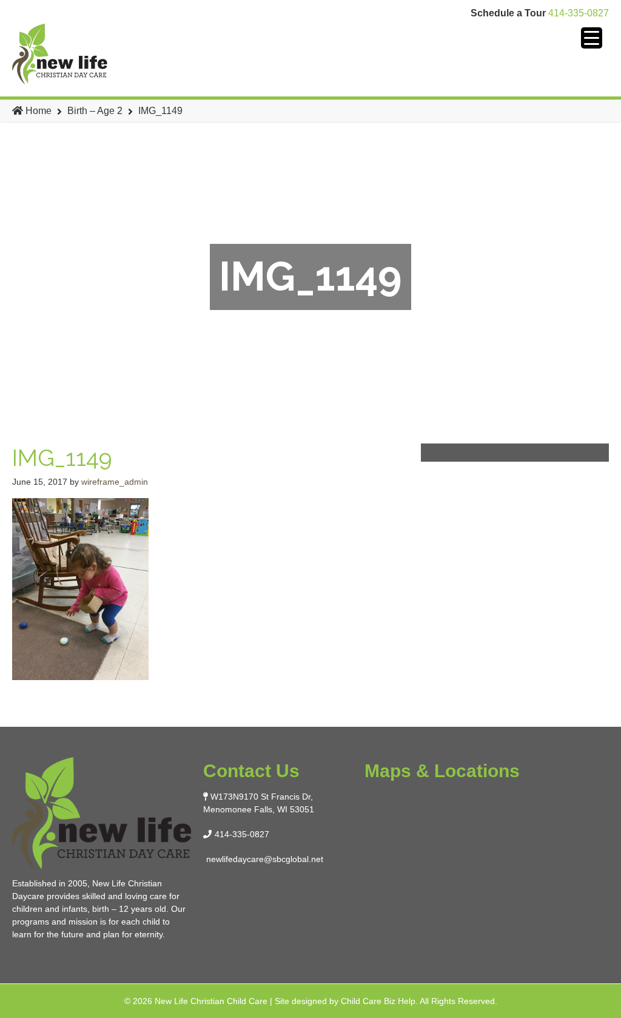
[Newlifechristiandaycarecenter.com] (99, 54)
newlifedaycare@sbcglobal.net (264, 859)
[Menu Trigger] (591, 38)
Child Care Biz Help (378, 1001)
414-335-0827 (578, 13)
